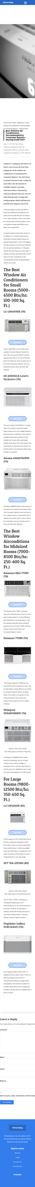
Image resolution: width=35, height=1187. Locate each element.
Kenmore (16, 153)
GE (11, 153)
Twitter (17, 1157)
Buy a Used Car (17, 1166)
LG (20, 153)
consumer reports (23, 150)
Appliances (15, 147)
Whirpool (28, 153)
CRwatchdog (8, 2)
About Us (17, 1153)
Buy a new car (17, 1162)
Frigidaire (7, 153)
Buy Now (17, 342)
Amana (15, 150)
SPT (23, 153)
